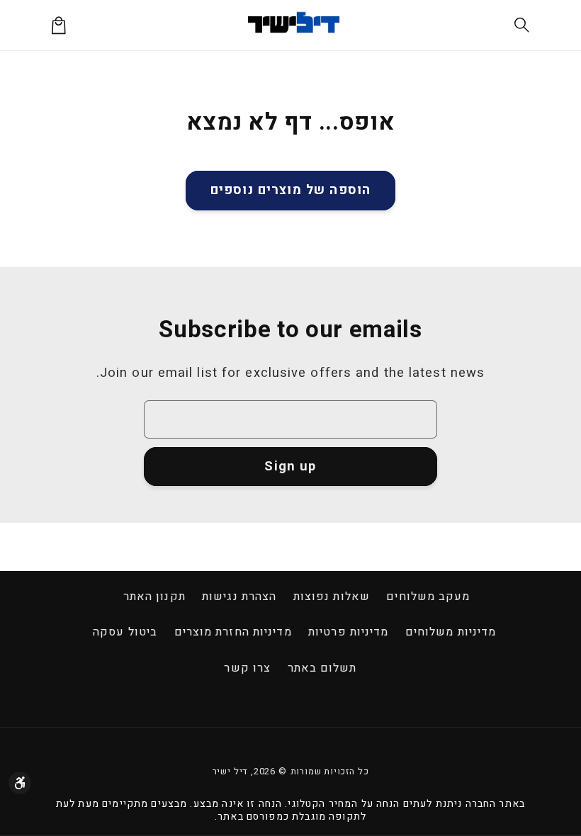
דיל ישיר (230, 771)
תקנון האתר (154, 596)
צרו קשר (247, 668)
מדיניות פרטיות (348, 631)
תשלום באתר (322, 668)
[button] (522, 25)
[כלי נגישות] (20, 783)
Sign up (290, 466)
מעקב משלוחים (428, 596)
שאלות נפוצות (331, 596)
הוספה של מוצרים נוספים (290, 190)
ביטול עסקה (125, 631)
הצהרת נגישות (239, 596)
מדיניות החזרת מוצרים (233, 631)
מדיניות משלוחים (451, 631)
